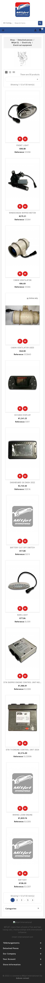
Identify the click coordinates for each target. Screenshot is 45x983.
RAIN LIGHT (22, 615)
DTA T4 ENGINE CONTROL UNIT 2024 (22, 750)
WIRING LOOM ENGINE (23, 815)
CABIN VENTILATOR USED (22, 348)
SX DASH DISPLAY (22, 415)
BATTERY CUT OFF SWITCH (22, 548)
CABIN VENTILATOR (22, 280)
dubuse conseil (22, 978)
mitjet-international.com (22, 937)
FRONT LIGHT (22, 145)
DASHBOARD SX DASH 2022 (22, 482)
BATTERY (22, 880)
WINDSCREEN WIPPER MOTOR (22, 213)
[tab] (6, 72)
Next (32, 900)
